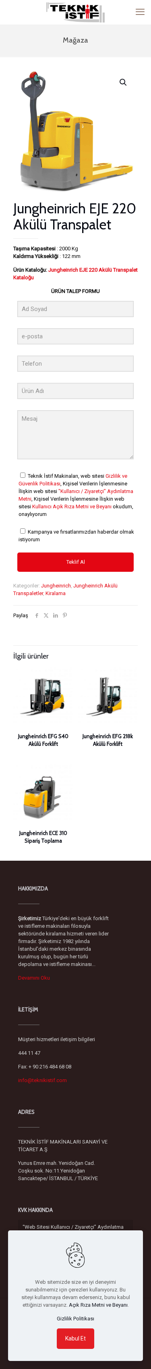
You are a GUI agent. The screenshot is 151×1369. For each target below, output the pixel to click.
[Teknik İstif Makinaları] (75, 12)
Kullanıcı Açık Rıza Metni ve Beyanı (72, 506)
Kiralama (56, 593)
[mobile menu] (140, 12)
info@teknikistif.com (42, 1080)
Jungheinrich (56, 586)
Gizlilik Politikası (75, 1319)
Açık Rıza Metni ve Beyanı (98, 1305)
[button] (124, 82)
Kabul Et (75, 1338)
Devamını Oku (34, 978)
